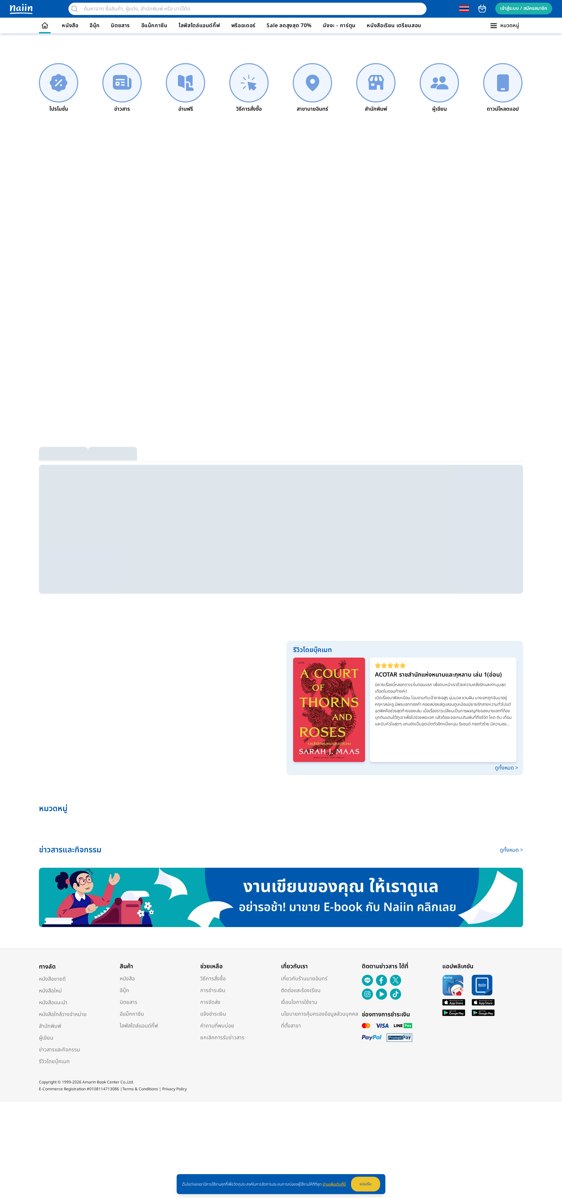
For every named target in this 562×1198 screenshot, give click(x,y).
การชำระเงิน (212, 990)
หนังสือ (70, 25)
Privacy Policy (174, 1089)
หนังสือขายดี (52, 979)
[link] (58, 88)
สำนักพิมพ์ (50, 1026)
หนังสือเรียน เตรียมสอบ (394, 25)
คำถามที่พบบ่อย (217, 1026)
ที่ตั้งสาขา (291, 1026)
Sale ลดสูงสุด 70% (289, 25)
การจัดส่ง (210, 1002)
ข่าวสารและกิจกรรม (59, 1050)
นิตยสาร (120, 25)
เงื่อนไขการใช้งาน (299, 1002)
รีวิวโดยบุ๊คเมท (54, 1061)
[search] (74, 9)
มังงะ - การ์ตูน (339, 25)
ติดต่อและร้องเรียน (301, 990)
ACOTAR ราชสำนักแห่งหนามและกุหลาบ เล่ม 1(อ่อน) (438, 674)
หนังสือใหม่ (50, 991)
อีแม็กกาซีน (154, 25)
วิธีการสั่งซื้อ (213, 979)
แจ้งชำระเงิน (213, 1014)
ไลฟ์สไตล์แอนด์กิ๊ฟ (199, 25)
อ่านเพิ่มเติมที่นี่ (334, 1184)
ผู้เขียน (46, 1038)
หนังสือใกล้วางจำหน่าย (63, 1014)
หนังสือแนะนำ (53, 1003)
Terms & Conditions (140, 1089)
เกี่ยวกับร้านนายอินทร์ (304, 979)
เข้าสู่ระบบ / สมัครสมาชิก (523, 8)
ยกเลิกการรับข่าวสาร (222, 1038)
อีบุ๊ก (95, 25)
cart (482, 8)
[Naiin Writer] (281, 897)
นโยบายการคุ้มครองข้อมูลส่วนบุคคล (319, 1014)
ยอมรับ (366, 1184)
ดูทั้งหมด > (506, 768)
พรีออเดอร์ (243, 25)
